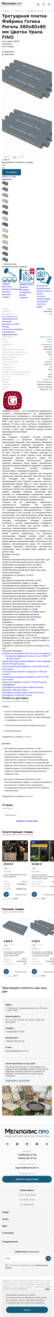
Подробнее (39, 1303)
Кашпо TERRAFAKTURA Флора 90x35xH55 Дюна (15, 876)
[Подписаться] (48, 1258)
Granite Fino (47, 379)
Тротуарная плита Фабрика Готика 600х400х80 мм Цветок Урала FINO (14, 954)
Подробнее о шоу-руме (17, 1080)
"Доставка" (28, 796)
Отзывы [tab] (5, 326)
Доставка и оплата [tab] (11, 324)
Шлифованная (46, 344)
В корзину (11, 172)
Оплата (29, 575)
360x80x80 (48, 364)
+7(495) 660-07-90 (27, 1155)
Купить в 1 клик (9, 176)
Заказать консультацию (27, 1179)
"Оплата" (28, 737)
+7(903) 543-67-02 (26, 1158)
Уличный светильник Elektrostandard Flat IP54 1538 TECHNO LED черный (43, 877)
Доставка (30, 619)
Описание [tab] (7, 321)
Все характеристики (10, 316)
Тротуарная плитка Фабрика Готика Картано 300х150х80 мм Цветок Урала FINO (42, 954)
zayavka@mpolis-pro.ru (17, 1050)
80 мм (49, 342)
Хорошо (27, 1310)
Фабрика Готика (46, 337)
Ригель (49, 339)
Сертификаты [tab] (8, 332)
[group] (9, 283)
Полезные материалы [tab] (12, 329)
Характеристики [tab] (9, 319)
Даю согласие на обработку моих (26, 1266)
